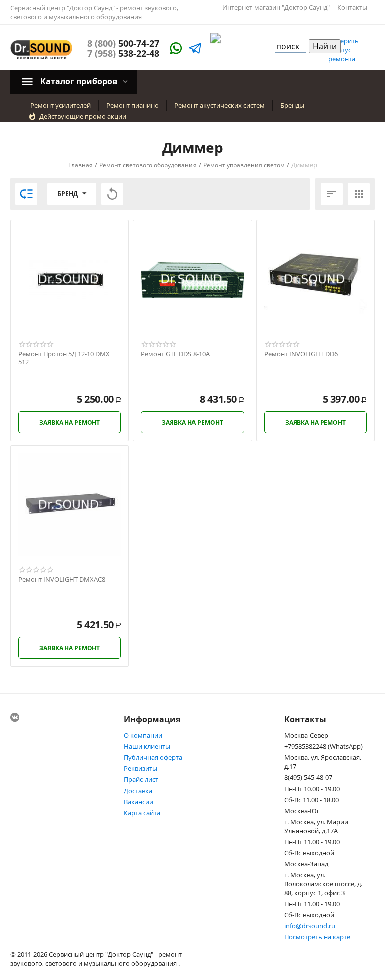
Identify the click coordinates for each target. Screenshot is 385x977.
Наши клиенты (147, 746)
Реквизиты (140, 768)
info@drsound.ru (309, 925)
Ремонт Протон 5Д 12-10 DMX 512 (64, 358)
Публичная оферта (153, 757)
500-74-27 (123, 43)
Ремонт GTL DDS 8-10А (175, 354)
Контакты (352, 7)
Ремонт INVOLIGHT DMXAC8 (61, 580)
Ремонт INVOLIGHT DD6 (301, 354)
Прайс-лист (141, 779)
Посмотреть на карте (317, 936)
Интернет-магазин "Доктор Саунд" (276, 7)
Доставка (138, 790)
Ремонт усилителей (60, 105)
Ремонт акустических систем (219, 105)
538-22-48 (123, 53)
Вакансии (138, 801)
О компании (143, 735)
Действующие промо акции (82, 116)
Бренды (292, 105)
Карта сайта (142, 812)
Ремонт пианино (132, 105)
